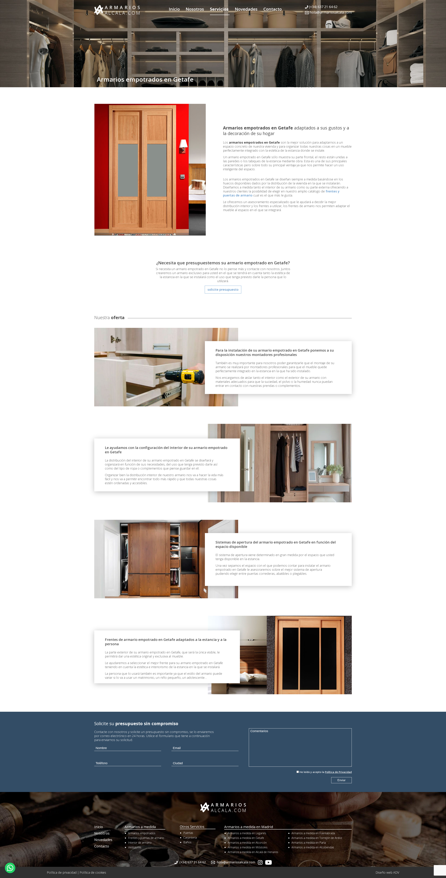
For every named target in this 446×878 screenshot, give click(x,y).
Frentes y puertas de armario (146, 838)
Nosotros (195, 9)
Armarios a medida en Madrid (248, 826)
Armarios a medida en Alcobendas (312, 847)
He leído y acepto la (325, 772)
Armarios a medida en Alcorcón (247, 842)
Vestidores (134, 847)
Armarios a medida (140, 826)
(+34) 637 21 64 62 (323, 6)
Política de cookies (93, 872)
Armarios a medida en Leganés (247, 833)
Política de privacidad (62, 872)
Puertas (188, 833)
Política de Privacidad (338, 772)
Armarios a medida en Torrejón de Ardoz (316, 838)
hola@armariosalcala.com (331, 12)
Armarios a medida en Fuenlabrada (313, 833)
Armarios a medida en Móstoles (247, 847)
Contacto (272, 9)
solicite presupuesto (223, 289)
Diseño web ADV (387, 872)
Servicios (219, 9)
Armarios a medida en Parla (308, 842)
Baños (187, 842)
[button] (10, 868)
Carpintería (190, 837)
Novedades (246, 9)
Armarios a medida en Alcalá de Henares (253, 852)
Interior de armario (140, 842)
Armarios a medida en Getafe (246, 838)
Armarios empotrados (141, 833)
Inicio (174, 9)
